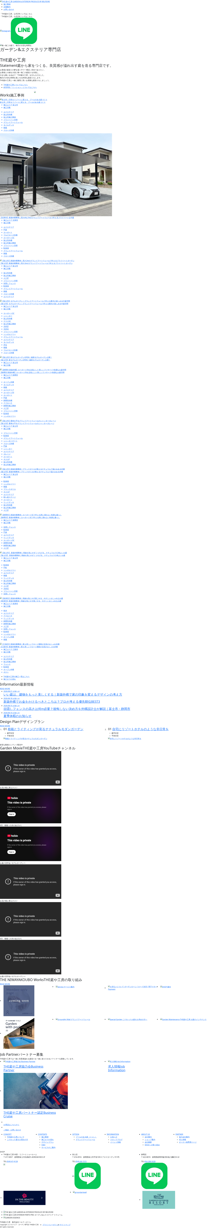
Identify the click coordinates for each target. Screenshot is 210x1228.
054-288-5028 (149, 1161)
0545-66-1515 (81, 1161)
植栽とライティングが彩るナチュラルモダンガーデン (45, 729)
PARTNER (179, 1134)
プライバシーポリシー (51, 1225)
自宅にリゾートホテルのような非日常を (140, 729)
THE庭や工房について (15, 1137)
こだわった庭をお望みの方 (17, 1139)
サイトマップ (65, 1225)
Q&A (43, 1145)
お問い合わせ (9, 9)
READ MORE (5, 688)
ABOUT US (145, 1134)
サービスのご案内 (48, 1147)
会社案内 (148, 1137)
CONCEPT (7, 1134)
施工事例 (7, 4)
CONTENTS (42, 1134)
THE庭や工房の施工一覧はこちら (17, 676)
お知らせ (113, 1137)
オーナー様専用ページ (188, 1142)
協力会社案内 (184, 1137)
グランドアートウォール (85, 1139)
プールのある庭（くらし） (86, 1137)
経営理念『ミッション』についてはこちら (20, 87)
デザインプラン (47, 1142)
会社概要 (148, 1142)
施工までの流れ (10, 679)
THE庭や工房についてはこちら (16, 85)
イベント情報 (115, 1142)
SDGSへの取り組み (152, 1145)
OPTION (75, 1134)
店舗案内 (7, 7)
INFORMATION (113, 1134)
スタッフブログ (116, 1139)
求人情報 (182, 1139)
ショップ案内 (150, 1139)
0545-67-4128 (12, 1161)
